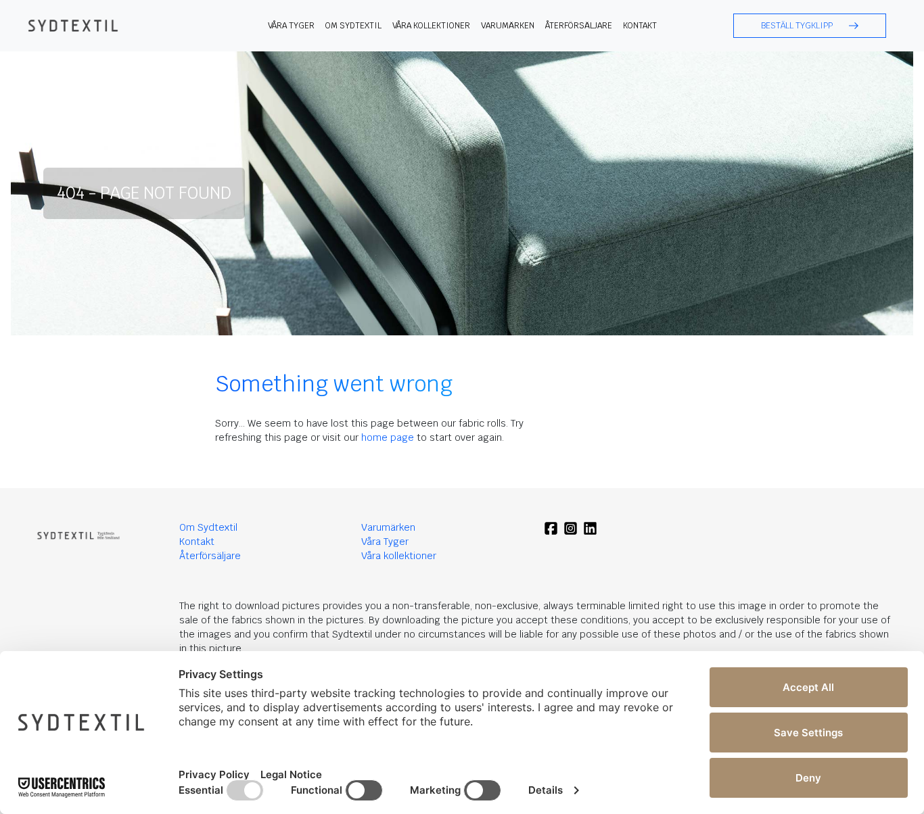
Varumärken (507, 25)
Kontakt (640, 25)
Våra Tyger (385, 541)
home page (387, 437)
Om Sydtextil (353, 25)
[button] (809, 26)
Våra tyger (291, 25)
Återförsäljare (578, 25)
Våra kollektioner (431, 25)
